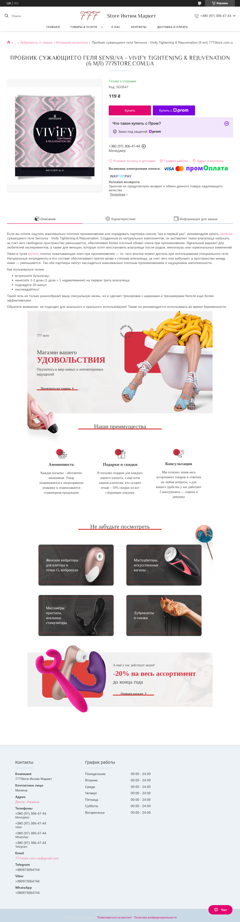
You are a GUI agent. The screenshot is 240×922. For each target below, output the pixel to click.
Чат (224, 910)
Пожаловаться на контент (114, 917)
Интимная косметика (72, 42)
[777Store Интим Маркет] (89, 16)
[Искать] (6, 16)
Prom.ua (140, 913)
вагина (33, 254)
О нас (115, 27)
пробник (226, 234)
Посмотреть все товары (55, 388)
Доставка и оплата (172, 27)
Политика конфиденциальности (155, 917)
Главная (53, 27)
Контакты (139, 27)
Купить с (165, 110)
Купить (130, 110)
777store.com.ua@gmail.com (37, 858)
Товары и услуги (83, 27)
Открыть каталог (132, 693)
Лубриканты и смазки (36, 42)
